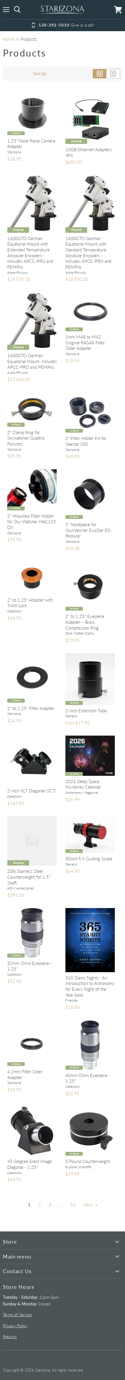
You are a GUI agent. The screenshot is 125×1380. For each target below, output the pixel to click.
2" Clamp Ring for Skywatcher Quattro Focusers (25, 438)
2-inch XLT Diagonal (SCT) (31, 790)
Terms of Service (17, 1314)
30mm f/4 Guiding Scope (88, 858)
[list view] (113, 73)
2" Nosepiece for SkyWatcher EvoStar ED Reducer (87, 530)
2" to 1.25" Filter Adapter (30, 708)
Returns (10, 1336)
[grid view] (99, 73)
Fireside (71, 1000)
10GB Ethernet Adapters (88, 149)
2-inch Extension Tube (86, 710)
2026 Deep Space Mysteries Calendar (83, 784)
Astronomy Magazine (81, 792)
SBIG (69, 155)
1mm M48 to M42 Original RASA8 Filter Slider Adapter (85, 342)
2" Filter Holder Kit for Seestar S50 (85, 441)
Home (8, 39)
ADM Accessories (20, 888)
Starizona (14, 152)
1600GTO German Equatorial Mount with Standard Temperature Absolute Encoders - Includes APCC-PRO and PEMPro (88, 252)
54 (73, 1204)
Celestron (14, 611)
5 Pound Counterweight (87, 1161)
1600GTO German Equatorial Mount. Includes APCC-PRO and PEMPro (32, 361)
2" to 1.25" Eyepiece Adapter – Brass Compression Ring (84, 622)
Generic (71, 716)
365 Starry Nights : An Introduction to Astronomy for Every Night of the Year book (90, 986)
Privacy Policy (15, 1325)
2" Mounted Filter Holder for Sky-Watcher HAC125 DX (31, 521)
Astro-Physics (17, 272)
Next (88, 1204)
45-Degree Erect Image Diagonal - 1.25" (29, 1164)
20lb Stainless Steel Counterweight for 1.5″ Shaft (29, 876)
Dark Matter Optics (80, 633)
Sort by (39, 73)
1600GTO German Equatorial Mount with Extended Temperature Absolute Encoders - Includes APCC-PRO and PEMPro (30, 252)
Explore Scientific (78, 1167)
